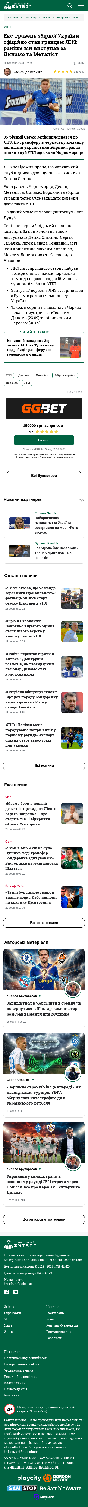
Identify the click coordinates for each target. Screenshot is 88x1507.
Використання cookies (21, 1364)
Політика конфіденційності (26, 1358)
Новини (52, 1307)
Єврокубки (12, 1313)
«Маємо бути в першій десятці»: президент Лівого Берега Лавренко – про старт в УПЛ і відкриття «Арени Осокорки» (30, 813)
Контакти (11, 1395)
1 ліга (8, 1325)
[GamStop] (22, 1488)
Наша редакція (15, 1389)
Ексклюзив (55, 1313)
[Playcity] (29, 1478)
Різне (50, 1319)
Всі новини (44, 766)
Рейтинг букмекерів (62, 1325)
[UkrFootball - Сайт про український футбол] (17, 5)
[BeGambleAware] (61, 1488)
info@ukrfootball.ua (18, 1284)
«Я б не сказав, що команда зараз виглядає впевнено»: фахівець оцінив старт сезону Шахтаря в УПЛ (30, 595)
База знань (54, 1338)
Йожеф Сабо (14, 886)
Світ (8, 841)
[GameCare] (44, 1497)
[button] (69, 6)
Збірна (9, 1307)
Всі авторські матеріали (44, 1219)
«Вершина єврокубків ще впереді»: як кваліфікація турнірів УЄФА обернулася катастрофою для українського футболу (44, 1095)
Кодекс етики (15, 1383)
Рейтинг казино (58, 1332)
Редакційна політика (20, 1377)
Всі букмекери (44, 476)
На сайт (44, 440)
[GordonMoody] (57, 1478)
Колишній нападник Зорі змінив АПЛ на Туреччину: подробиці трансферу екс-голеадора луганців (31, 347)
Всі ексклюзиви (44, 923)
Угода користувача (18, 1370)
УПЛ (7, 27)
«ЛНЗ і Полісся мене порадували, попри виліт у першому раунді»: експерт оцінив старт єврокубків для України (30, 735)
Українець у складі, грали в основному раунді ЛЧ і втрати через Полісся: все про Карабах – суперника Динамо (43, 1184)
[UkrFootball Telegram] (15, 1292)
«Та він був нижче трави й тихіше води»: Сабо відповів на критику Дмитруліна (31, 897)
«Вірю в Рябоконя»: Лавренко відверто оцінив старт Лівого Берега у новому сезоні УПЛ (30, 628)
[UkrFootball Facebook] (6, 1292)
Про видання (14, 1352)
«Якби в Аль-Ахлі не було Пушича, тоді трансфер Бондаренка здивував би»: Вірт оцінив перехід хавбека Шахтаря (31, 858)
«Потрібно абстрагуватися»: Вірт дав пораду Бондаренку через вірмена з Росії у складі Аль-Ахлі (31, 699)
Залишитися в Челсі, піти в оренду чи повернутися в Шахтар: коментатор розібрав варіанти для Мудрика (44, 1008)
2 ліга (8, 1332)
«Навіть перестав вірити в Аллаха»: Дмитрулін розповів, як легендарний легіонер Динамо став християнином (29, 664)
